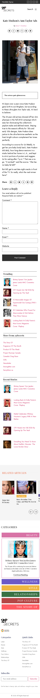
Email (5, 237)
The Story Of (8, 342)
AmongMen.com (9, 366)
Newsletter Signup (7, 2)
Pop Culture (21, 496)
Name (5, 228)
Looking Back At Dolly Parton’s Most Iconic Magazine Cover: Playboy (24, 323)
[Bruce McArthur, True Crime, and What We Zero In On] (26, 487)
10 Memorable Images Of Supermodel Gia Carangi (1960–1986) (25, 303)
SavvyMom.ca (8, 370)
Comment (7, 200)
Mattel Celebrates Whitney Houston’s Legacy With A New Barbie (25, 416)
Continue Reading (20, 575)
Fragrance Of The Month (12, 346)
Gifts (5, 360)
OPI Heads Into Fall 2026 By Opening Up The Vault (24, 429)
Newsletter (7, 363)
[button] (9, 31)
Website (5, 246)
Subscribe (33, 679)
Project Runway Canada (11, 353)
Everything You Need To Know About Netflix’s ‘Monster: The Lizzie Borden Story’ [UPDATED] (25, 444)
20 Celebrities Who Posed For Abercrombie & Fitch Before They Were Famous (24, 313)
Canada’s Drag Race (10, 356)
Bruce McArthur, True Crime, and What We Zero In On (26, 501)
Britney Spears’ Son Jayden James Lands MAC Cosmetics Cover (23, 282)
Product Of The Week (11, 349)
